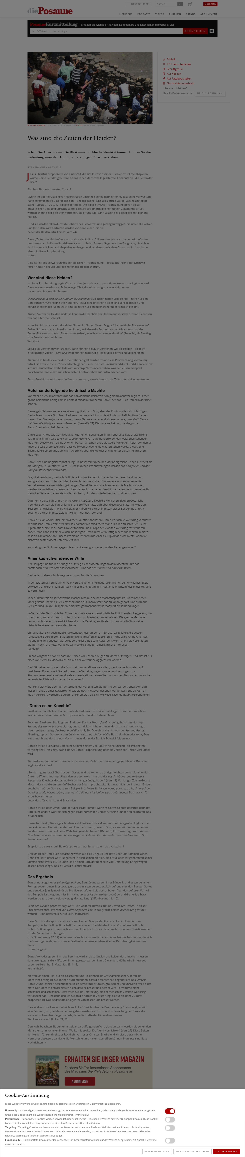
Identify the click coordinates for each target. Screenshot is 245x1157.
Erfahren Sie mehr (157, 1151)
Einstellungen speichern (192, 1151)
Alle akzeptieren (226, 1151)
